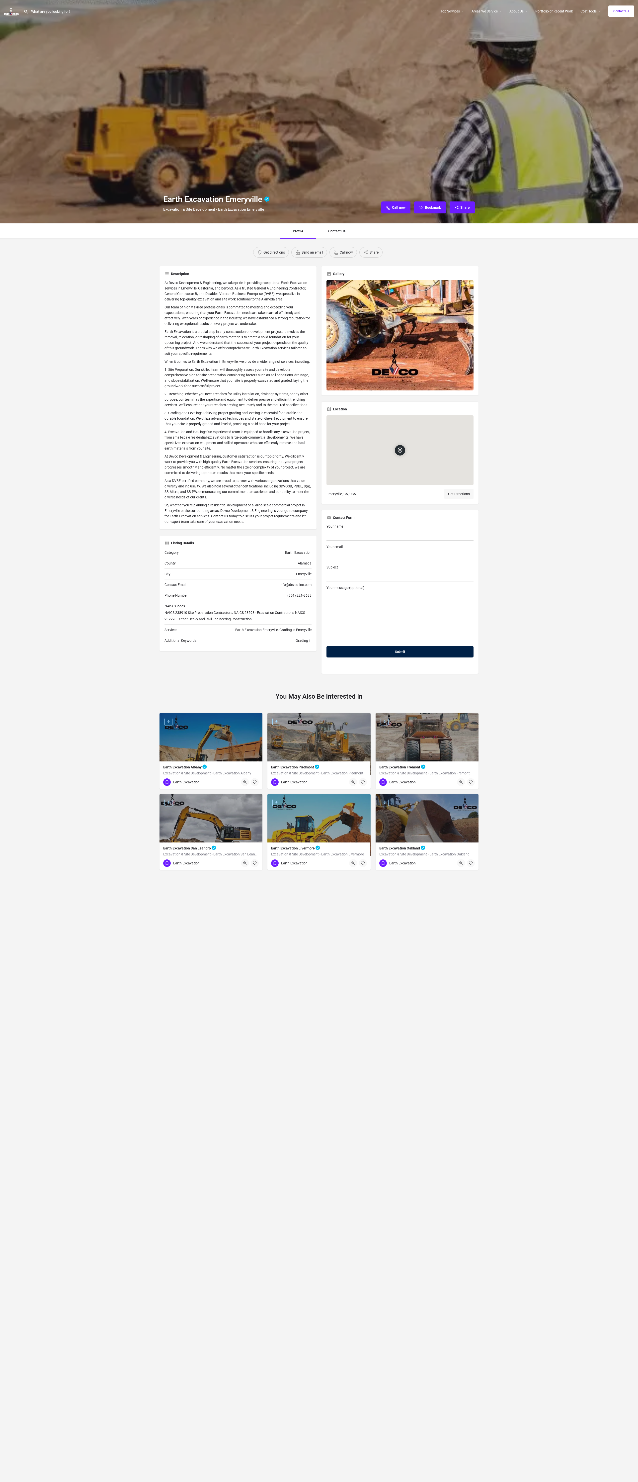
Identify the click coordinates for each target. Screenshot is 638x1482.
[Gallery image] (400, 335)
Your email (334, 547)
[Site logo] (12, 11)
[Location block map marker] (400, 450)
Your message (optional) (345, 588)
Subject (332, 567)
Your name (334, 526)
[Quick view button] (245, 782)
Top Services (450, 11)
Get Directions (459, 494)
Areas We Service (485, 11)
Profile (298, 231)
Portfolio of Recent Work (554, 11)
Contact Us (621, 11)
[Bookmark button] (255, 782)
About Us (516, 11)
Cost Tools (588, 11)
